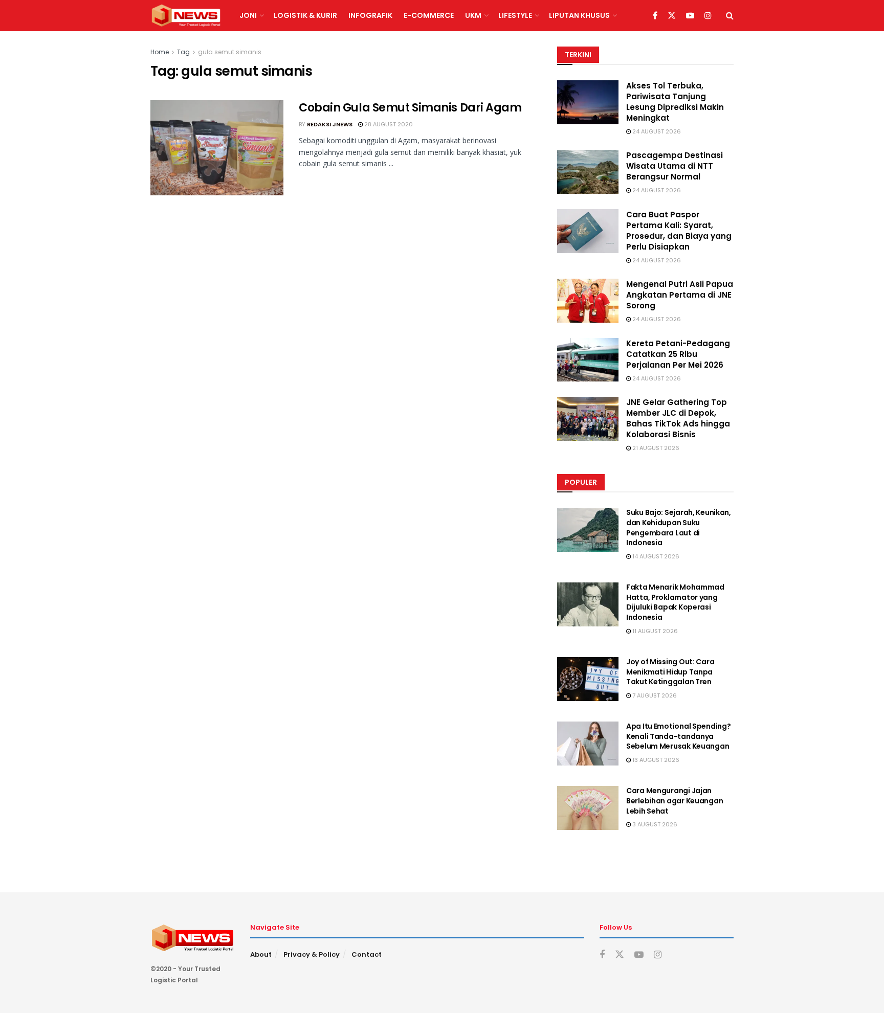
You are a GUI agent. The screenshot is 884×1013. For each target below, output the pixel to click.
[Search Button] (730, 15)
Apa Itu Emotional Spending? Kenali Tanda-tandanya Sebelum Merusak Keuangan (678, 736)
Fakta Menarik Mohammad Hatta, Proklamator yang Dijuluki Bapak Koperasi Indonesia (675, 602)
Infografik (370, 15)
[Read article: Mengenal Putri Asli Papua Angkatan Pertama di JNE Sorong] (587, 301)
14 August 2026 (655, 556)
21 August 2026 (655, 448)
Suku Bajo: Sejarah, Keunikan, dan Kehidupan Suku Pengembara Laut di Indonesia (678, 527)
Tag (183, 52)
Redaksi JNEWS (329, 124)
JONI (248, 15)
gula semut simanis (229, 52)
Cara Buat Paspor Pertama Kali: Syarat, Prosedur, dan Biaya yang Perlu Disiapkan (679, 230)
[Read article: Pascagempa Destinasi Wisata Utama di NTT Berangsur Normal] (587, 172)
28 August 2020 (388, 124)
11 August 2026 (654, 631)
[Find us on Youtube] (690, 16)
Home (159, 52)
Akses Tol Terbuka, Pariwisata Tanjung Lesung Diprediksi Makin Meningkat (675, 101)
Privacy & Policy (311, 954)
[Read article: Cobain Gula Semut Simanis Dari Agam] (216, 147)
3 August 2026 (654, 824)
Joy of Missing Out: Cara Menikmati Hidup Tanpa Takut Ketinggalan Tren (670, 672)
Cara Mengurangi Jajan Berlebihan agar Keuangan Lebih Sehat (674, 800)
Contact (366, 954)
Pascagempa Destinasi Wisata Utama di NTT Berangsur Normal (674, 166)
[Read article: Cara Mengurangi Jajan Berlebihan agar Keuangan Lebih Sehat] (587, 808)
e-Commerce (429, 15)
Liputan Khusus (579, 15)
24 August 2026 (656, 131)
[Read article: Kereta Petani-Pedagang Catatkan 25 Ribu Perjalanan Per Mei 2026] (587, 360)
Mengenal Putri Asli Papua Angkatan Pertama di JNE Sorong (679, 295)
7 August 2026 (654, 695)
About (261, 954)
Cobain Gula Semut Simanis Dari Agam (410, 108)
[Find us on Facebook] (655, 16)
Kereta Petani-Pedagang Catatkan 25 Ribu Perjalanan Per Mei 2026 (678, 354)
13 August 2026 (655, 760)
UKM (473, 15)
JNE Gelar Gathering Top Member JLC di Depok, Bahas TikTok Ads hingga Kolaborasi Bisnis (678, 418)
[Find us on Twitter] (672, 16)
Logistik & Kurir (305, 15)
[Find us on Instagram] (708, 16)
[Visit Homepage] (186, 16)
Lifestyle (515, 15)
